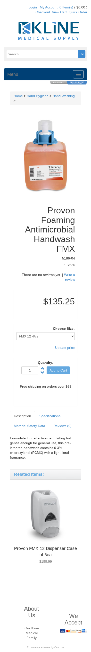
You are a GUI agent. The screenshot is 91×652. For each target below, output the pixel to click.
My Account (49, 7)
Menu (12, 74)
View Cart (59, 12)
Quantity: (45, 363)
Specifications (49, 416)
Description (22, 416)
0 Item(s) (66, 7)
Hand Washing (63, 96)
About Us (31, 611)
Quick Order (78, 12)
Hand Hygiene (38, 96)
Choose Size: (63, 328)
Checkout (42, 12)
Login (32, 7)
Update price (65, 348)
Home (18, 96)
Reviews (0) (62, 426)
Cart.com (59, 647)
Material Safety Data (29, 426)
